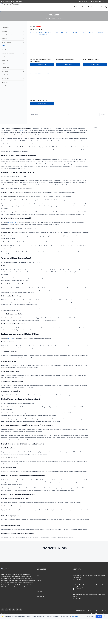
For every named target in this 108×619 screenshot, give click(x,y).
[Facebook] (6, 609)
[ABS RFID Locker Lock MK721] (42, 85)
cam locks (24, 578)
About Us (90, 7)
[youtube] (82, 1)
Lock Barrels (5, 75)
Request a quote (42, 64)
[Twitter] (2, 609)
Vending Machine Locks (8, 53)
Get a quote (95, 1)
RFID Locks (60, 18)
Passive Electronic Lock (8, 35)
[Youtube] (9, 609)
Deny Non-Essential (90, 616)
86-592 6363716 (6, 1)
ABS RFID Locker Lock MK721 (38, 100)
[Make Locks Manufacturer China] (10, 7)
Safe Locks (4, 38)
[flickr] (86, 1)
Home (54, 7)
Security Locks (5, 78)
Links (2, 613)
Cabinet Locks (5, 67)
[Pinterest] (20, 609)
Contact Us (100, 7)
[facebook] (80, 1)
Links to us (39, 591)
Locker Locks (5, 71)
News (83, 7)
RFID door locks (12, 222)
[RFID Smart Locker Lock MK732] (68, 44)
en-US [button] (104, 1)
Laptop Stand (5, 82)
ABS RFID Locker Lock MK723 (91, 59)
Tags (38, 575)
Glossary (39, 580)
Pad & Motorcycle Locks (8, 64)
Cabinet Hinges (5, 85)
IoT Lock (4, 49)
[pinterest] (88, 1)
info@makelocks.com (17, 1)
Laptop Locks (5, 60)
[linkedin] (84, 1)
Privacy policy (40, 596)
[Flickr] (17, 609)
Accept (99, 616)
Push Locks (4, 56)
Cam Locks (4, 31)
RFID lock (21, 130)
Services (76, 7)
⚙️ (104, 616)
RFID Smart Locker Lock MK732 (65, 59)
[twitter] (78, 1)
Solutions (68, 7)
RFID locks (10, 338)
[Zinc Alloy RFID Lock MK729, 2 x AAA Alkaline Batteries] (42, 44)
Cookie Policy (75, 616)
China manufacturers (9, 613)
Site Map (39, 586)
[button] (64, 7)
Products (60, 7)
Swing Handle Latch (7, 42)
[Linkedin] (13, 609)
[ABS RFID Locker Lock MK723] (95, 44)
